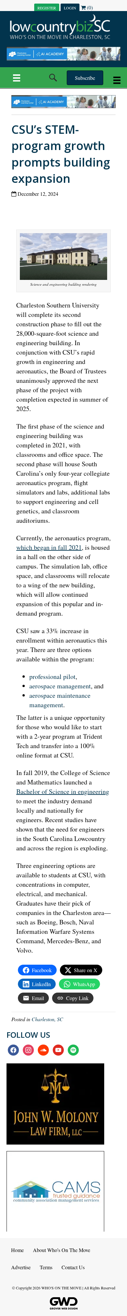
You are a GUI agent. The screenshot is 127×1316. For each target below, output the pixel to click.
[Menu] (17, 77)
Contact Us (73, 1267)
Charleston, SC (47, 1019)
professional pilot (52, 676)
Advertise (21, 1267)
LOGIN (70, 7)
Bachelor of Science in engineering (62, 791)
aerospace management (60, 686)
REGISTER (46, 7)
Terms (46, 1267)
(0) (89, 7)
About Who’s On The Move (61, 1250)
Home (17, 1250)
